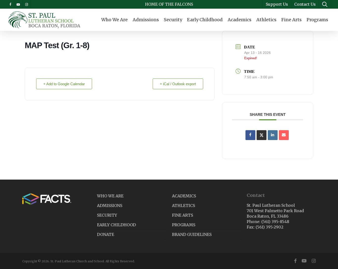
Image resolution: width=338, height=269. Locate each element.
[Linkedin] (273, 135)
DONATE (105, 234)
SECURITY (107, 215)
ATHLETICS (183, 205)
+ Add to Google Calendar (64, 84)
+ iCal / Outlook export (178, 84)
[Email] (284, 135)
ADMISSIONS (109, 205)
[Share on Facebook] (250, 135)
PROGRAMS (183, 224)
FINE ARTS (182, 215)
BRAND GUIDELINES (192, 234)
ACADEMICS (184, 195)
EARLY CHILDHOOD (116, 224)
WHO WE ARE (110, 195)
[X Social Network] (261, 135)
